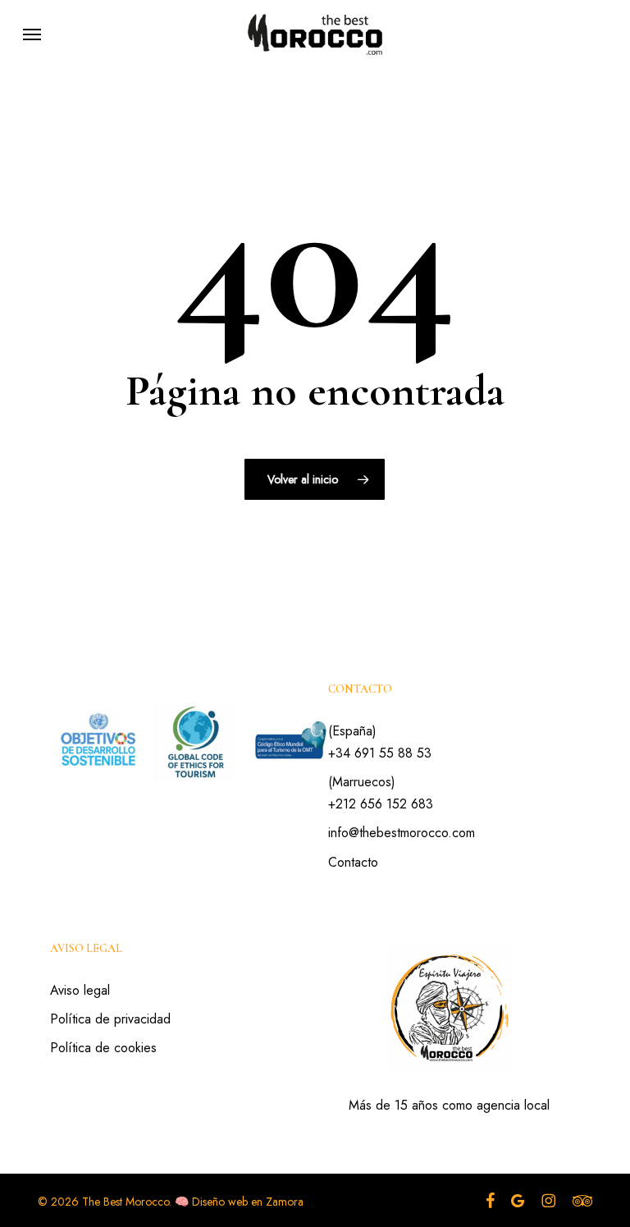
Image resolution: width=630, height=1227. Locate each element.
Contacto (353, 862)
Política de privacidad (110, 1019)
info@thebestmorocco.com (401, 832)
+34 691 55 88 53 (379, 753)
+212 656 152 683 (380, 803)
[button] (32, 34)
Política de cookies (103, 1047)
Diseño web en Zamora (248, 1201)
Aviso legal (80, 990)
